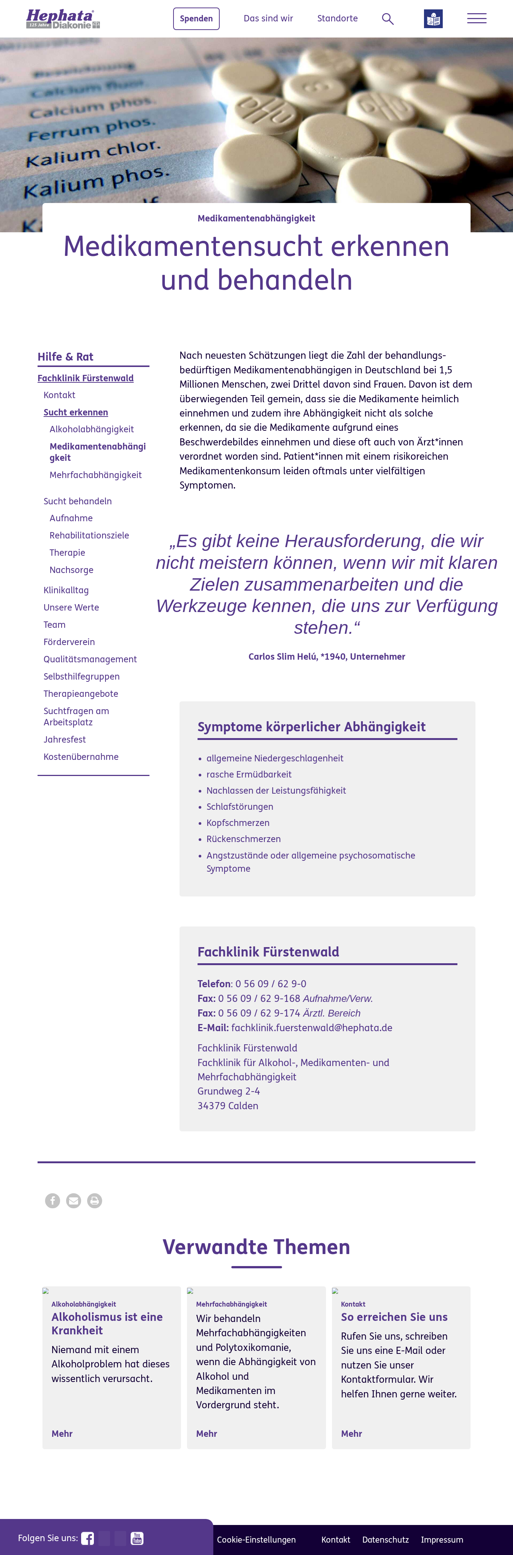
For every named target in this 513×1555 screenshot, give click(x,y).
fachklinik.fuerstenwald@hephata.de (311, 1028)
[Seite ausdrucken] (95, 1200)
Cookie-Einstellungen (256, 1540)
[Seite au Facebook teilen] (52, 1200)
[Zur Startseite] (63, 19)
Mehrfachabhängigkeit (96, 475)
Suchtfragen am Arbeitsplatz (76, 717)
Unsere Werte (71, 607)
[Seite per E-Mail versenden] (73, 1200)
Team (55, 625)
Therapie (67, 552)
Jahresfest (65, 739)
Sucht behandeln (78, 501)
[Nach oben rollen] (490, 1532)
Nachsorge (72, 570)
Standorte (337, 18)
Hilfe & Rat (66, 357)
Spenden (196, 19)
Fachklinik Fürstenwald (86, 378)
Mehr (61, 1434)
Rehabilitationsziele (89, 535)
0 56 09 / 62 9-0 (270, 984)
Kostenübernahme (81, 757)
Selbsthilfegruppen (82, 676)
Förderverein (69, 642)
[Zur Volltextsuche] (391, 19)
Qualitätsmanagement (90, 659)
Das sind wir (268, 18)
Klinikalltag (66, 590)
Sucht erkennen (76, 412)
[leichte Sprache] (433, 21)
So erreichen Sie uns (394, 1317)
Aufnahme (71, 518)
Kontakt (59, 395)
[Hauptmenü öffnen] (477, 18)
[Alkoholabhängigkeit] (45, 1290)
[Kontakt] (335, 1290)
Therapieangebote (81, 694)
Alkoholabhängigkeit (92, 429)
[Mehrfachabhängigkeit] (190, 1290)
